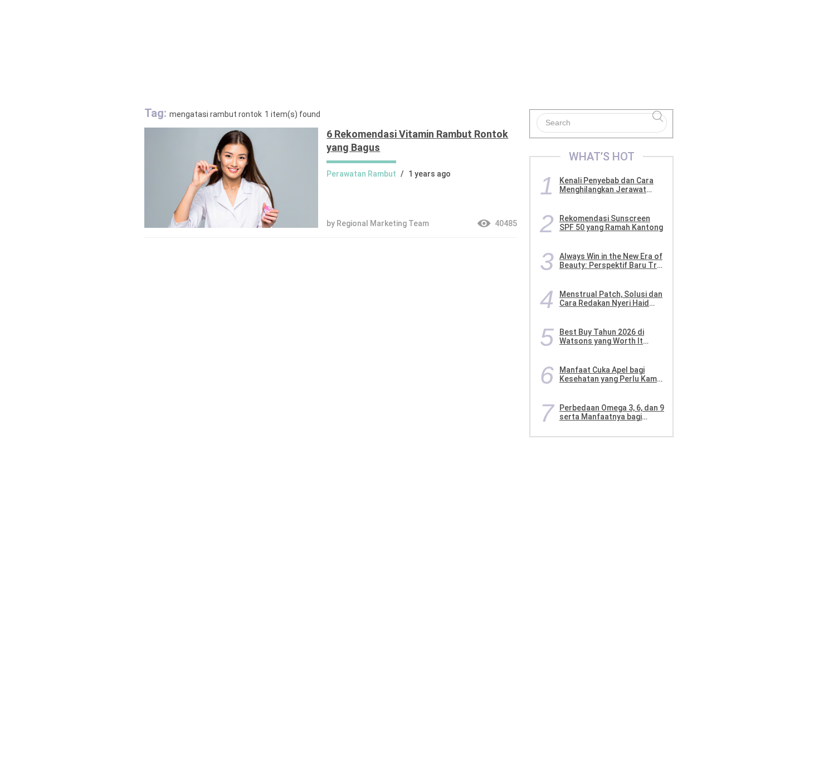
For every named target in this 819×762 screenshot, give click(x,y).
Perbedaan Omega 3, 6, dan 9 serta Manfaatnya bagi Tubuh (611, 412)
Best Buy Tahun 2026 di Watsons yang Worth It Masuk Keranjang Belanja (604, 336)
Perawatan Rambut (361, 173)
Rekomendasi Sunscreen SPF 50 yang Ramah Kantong (611, 223)
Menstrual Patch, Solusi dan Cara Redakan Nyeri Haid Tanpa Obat (610, 298)
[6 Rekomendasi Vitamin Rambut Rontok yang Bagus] (231, 225)
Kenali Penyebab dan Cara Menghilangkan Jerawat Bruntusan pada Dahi (606, 185)
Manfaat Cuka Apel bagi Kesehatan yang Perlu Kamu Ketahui (610, 374)
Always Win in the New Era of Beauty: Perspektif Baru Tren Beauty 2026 (612, 261)
